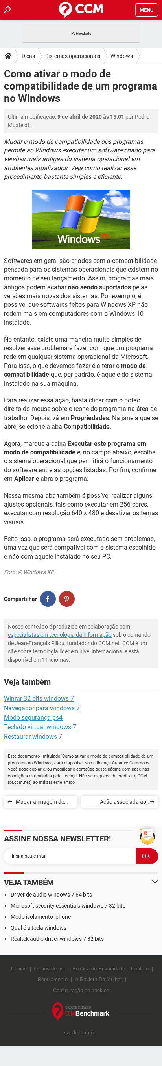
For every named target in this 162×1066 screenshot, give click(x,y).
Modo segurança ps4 (33, 717)
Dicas (28, 56)
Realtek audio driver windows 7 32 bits (57, 939)
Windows (121, 56)
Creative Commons (130, 763)
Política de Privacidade (98, 969)
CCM (142, 776)
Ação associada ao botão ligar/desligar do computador (118, 803)
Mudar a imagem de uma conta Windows (41, 803)
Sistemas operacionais (72, 56)
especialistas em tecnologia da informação (60, 635)
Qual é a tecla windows (38, 928)
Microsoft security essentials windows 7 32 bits (68, 906)
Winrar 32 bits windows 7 (39, 698)
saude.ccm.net (81, 1033)
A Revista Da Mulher (98, 979)
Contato (140, 969)
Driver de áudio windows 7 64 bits (51, 894)
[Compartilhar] (48, 599)
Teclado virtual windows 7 (40, 727)
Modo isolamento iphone (41, 917)
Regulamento (53, 979)
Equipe (19, 969)
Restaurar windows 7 (33, 736)
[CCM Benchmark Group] (81, 1012)
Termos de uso (49, 969)
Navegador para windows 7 (42, 708)
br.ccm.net (19, 782)
